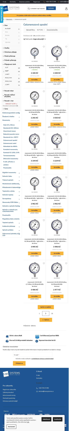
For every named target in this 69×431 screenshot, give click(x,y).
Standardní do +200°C (10, 137)
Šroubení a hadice (8, 117)
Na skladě (12, 29)
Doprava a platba (24, 2)
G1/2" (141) (40, 30)
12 (52, 313)
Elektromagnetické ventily (11, 113)
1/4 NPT (12, 75)
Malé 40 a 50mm (9, 125)
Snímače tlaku (7, 176)
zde (28, 422)
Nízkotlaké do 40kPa (10, 146)
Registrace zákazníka (9, 390)
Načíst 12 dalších (46, 307)
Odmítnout (46, 419)
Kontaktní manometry (10, 149)
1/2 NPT (12, 85)
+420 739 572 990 (51, 2)
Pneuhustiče (7, 168)
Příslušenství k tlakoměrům (11, 187)
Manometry (6, 120)
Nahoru (46, 320)
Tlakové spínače (7, 180)
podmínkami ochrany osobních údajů (42, 359)
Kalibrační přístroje (8, 226)
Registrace (36, 2)
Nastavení (11, 427)
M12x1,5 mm (12, 78)
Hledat (51, 8)
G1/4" (12, 68)
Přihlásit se (19, 363)
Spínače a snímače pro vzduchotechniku (9, 210)
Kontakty (13, 2)
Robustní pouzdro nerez (11, 134)
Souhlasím (57, 419)
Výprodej (12, 43)
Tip (12, 39)
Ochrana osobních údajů (10, 401)
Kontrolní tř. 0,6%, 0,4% (11, 153)
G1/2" (12, 71)
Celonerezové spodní (10, 140)
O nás (4, 2)
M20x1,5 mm (12, 82)
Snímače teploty (7, 195)
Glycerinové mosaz (9, 131)
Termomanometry (9, 156)
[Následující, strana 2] (45, 313)
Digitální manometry (9, 173)
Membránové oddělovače (10, 184)
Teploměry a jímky (8, 191)
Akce (12, 32)
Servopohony (6, 199)
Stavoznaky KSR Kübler (10, 202)
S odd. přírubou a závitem (9, 163)
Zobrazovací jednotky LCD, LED (11, 234)
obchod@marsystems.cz (46, 391)
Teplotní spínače (7, 223)
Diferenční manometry (10, 159)
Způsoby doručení (8, 392)
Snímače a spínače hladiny (11, 206)
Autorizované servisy (9, 395)
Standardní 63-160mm (11, 128)
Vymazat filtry (10, 104)
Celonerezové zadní (9, 143)
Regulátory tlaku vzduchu (10, 219)
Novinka (12, 36)
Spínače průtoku (7, 230)
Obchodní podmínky (9, 398)
